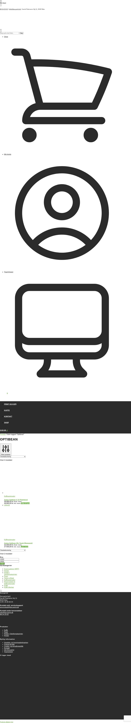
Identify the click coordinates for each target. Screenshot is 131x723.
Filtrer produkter (5, 454)
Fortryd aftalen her (6, 722)
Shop (6, 37)
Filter (2, 563)
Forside (3, 434)
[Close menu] (1, 1)
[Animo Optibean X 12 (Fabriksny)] (50, 478)
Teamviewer (8, 652)
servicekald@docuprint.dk (9, 607)
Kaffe (6, 585)
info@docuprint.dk (15, 9)
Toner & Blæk (9, 578)
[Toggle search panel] (1, 31)
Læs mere (24, 547)
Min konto (7, 154)
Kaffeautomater (9, 496)
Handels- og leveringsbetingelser (16, 642)
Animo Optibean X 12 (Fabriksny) (16, 500)
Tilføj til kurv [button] (25, 503)
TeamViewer (8, 272)
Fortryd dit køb (9, 644)
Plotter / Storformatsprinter (10, 573)
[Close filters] (1, 591)
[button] (4, 393)
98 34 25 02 (4, 9)
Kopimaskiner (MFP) (11, 569)
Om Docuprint (9, 650)
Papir (6, 576)
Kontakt (7, 648)
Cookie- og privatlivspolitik (13, 646)
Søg (21, 33)
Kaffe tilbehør (9, 587)
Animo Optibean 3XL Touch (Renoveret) (18, 543)
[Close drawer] (1, 5)
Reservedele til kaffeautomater (9, 583)
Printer (6, 571)
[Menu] (1, 29)
